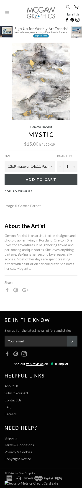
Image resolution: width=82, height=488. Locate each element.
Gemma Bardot (41, 127)
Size (7, 156)
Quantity (64, 156)
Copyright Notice (18, 459)
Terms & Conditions (19, 445)
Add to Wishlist (19, 191)
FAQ (8, 407)
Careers (11, 414)
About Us (11, 386)
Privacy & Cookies (18, 452)
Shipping (11, 438)
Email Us (73, 14)
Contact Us (13, 400)
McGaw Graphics (25, 473)
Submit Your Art (16, 393)
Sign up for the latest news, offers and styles (38, 330)
